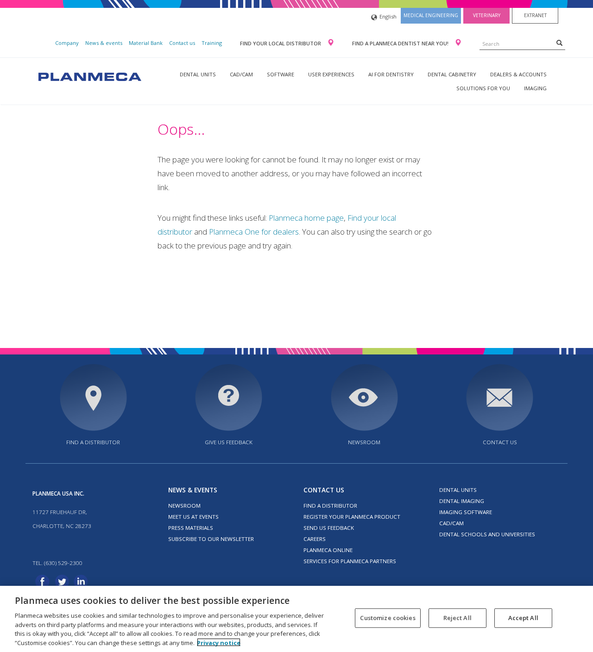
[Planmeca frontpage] (88, 75)
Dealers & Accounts (518, 74)
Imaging (535, 88)
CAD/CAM (241, 74)
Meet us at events (193, 516)
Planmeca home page (306, 217)
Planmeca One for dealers (254, 231)
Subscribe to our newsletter (211, 538)
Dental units (198, 74)
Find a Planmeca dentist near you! (401, 43)
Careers (314, 538)
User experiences (331, 74)
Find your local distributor (281, 43)
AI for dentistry (391, 74)
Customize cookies (387, 618)
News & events (103, 42)
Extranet (535, 15)
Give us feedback (228, 442)
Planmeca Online (328, 549)
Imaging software (465, 512)
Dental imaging (461, 500)
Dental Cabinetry (452, 74)
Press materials (190, 527)
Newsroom (364, 442)
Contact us (182, 42)
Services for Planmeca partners (349, 561)
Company (67, 42)
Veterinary (486, 15)
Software (280, 74)
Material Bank (146, 42)
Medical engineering (431, 15)
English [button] (388, 16)
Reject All (457, 618)
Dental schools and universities (487, 534)
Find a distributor (93, 442)
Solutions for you (483, 88)
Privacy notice (218, 642)
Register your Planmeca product (351, 516)
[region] (296, 619)
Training (212, 42)
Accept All (523, 618)
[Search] (559, 42)
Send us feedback (328, 527)
